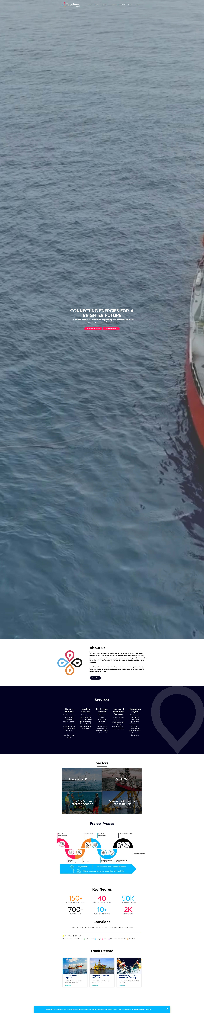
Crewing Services (69, 710)
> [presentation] (102, 990)
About (97, 5)
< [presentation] (101, 990)
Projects (114, 5)
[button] (167, 1009)
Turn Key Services (85, 710)
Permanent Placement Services (118, 711)
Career (130, 5)
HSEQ (123, 5)
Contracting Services (102, 710)
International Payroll (135, 710)
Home (89, 5)
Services (104, 5)
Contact (137, 5)
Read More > (68, 985)
